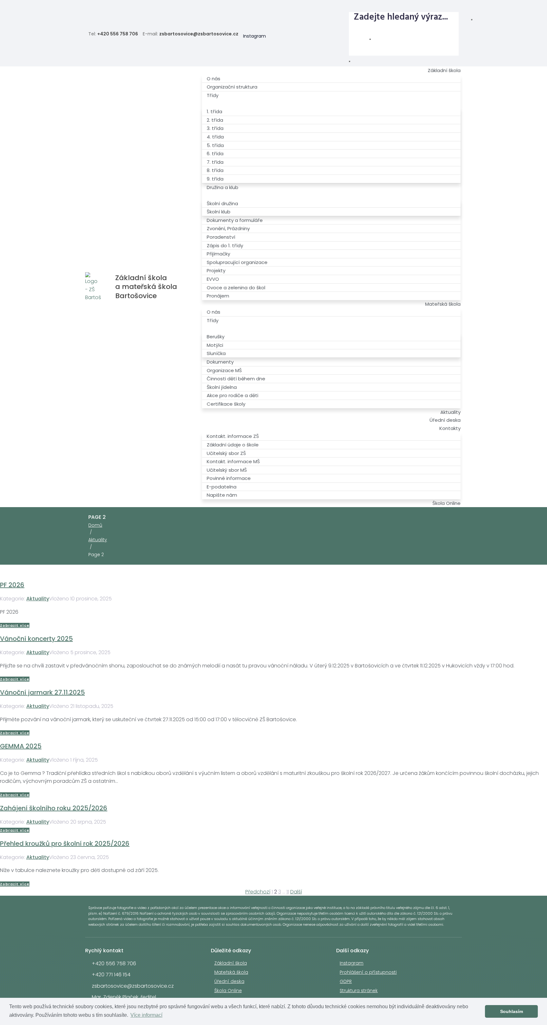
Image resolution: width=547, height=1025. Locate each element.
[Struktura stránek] (453, 6)
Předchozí (257, 891)
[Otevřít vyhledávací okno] (349, 61)
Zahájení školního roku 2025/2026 (53, 808)
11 (287, 891)
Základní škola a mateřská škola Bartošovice (146, 287)
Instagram (254, 36)
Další (296, 891)
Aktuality (97, 540)
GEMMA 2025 (20, 746)
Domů (95, 525)
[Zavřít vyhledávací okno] (370, 39)
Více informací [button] (146, 1015)
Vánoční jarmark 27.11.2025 (42, 692)
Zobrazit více (14, 625)
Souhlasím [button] (511, 1011)
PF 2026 (12, 584)
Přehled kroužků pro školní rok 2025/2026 (64, 843)
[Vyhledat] (471, 19)
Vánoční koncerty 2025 (36, 638)
